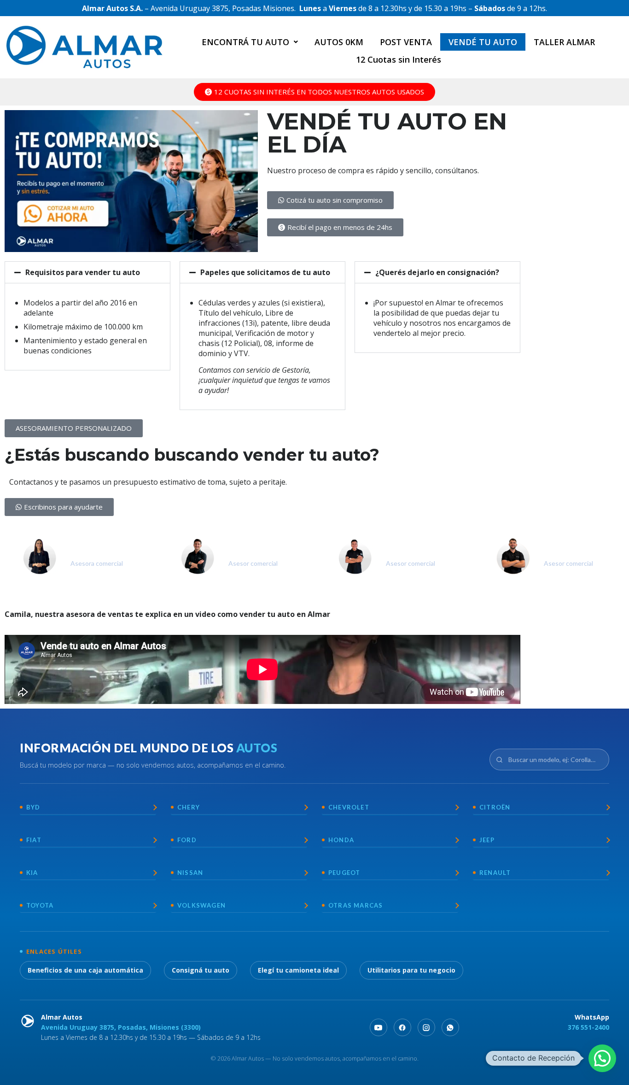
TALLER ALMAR (564, 41)
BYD (33, 807)
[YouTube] (378, 1027)
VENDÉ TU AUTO (482, 41)
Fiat (33, 840)
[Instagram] (426, 1027)
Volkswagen (201, 905)
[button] (249, 42)
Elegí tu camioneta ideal (298, 970)
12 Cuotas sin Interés (398, 59)
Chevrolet (348, 807)
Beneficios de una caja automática (85, 970)
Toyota (39, 905)
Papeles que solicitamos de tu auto (265, 272)
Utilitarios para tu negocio (411, 970)
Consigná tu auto (200, 970)
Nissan (190, 872)
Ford (187, 840)
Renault (495, 872)
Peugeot (344, 872)
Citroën (494, 807)
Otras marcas (355, 905)
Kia (32, 872)
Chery (188, 807)
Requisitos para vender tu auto (82, 272)
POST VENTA (406, 41)
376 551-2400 (588, 1027)
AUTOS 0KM (338, 41)
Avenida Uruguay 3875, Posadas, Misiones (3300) (121, 1027)
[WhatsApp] (450, 1027)
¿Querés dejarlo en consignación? (437, 272)
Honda (341, 840)
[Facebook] (402, 1027)
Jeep (487, 840)
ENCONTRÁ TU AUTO (245, 41)
